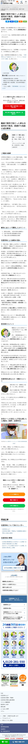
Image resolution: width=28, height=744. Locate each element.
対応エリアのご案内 (7, 720)
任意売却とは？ (6, 529)
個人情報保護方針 (5, 731)
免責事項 (3, 729)
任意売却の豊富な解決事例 (8, 700)
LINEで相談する (14, 505)
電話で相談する (14, 500)
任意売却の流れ (7, 608)
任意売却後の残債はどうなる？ (11, 590)
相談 (6, 742)
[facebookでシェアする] (12, 21)
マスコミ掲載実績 (5, 702)
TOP (2, 693)
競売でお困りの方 (7, 587)
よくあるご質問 (5, 709)
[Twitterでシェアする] (7, 21)
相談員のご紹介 (5, 704)
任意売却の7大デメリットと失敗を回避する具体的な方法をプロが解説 (12, 618)
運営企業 (3, 706)
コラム (2, 711)
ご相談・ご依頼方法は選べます (10, 716)
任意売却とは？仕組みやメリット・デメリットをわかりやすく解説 (13, 56)
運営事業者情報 (5, 726)
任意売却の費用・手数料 (7, 697)
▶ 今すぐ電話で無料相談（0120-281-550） (14, 106)
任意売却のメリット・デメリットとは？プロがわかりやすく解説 (12, 612)
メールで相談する (14, 494)
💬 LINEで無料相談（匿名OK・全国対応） (14, 113)
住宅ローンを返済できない (9, 584)
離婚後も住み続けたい (8, 581)
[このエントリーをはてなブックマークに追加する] (16, 21)
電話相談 (20, 742)
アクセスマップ (6, 718)
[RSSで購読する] (21, 21)
